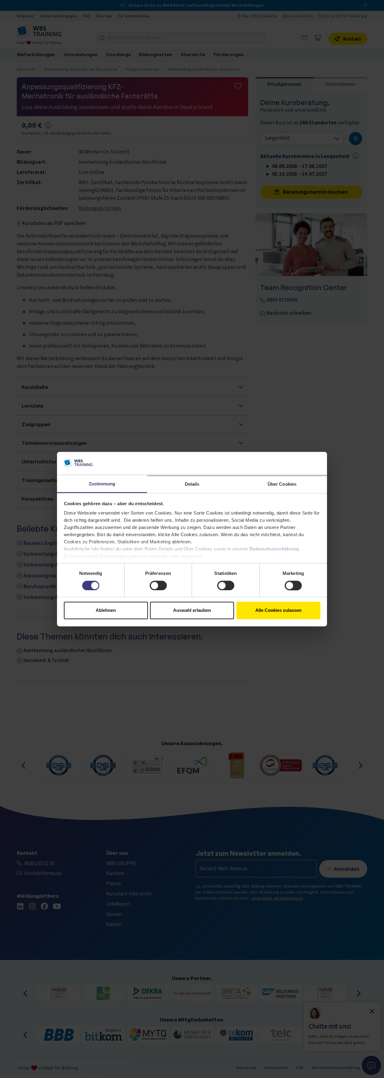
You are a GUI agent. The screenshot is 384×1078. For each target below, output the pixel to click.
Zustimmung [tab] (102, 484)
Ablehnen (106, 610)
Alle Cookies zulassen (278, 610)
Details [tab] (192, 484)
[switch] (158, 585)
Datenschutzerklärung (274, 549)
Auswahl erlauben (192, 610)
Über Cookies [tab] (282, 484)
